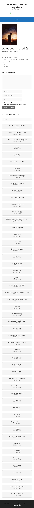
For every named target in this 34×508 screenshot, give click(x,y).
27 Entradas (17, 147)
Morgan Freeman (21, 61)
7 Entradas (17, 408)
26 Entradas (17, 329)
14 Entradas (17, 401)
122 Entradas (17, 480)
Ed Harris (21, 59)
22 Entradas (17, 314)
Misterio (14, 61)
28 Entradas (17, 386)
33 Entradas (17, 307)
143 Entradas (17, 422)
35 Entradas (17, 212)
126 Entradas (17, 155)
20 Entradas (17, 133)
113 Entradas (17, 365)
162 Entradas (17, 242)
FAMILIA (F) (6, 57)
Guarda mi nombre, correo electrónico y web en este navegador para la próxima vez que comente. (16, 103)
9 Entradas (17, 321)
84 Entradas (17, 429)
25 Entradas (17, 437)
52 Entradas (17, 285)
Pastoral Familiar (13, 57)
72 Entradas (17, 336)
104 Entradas (17, 169)
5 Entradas (17, 451)
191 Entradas (17, 191)
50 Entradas (17, 444)
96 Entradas (17, 205)
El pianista (6, 64)
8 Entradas (17, 176)
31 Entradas (17, 278)
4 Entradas (17, 162)
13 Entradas (17, 300)
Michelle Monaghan (7, 61)
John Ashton (26, 59)
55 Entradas (17, 350)
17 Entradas (17, 220)
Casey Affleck (7, 59)
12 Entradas (17, 293)
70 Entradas (17, 473)
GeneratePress (17, 505)
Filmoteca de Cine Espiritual (17, 6)
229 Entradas (17, 228)
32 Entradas (17, 494)
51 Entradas (17, 140)
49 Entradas (17, 264)
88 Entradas (17, 183)
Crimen (12, 59)
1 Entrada (17, 343)
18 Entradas (17, 257)
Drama (16, 59)
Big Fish (6, 66)
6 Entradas (17, 126)
